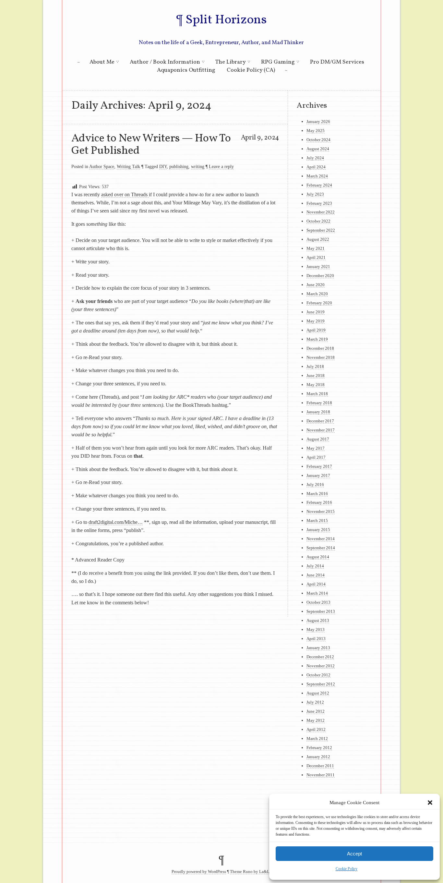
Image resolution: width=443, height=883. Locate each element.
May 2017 (315, 448)
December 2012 (320, 656)
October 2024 (318, 139)
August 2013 (317, 620)
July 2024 (315, 157)
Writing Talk (128, 166)
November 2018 (320, 357)
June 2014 (315, 575)
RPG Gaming (278, 62)
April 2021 (316, 257)
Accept (354, 853)
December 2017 (320, 420)
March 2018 (317, 393)
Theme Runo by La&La (250, 871)
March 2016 (317, 493)
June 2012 (315, 711)
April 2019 (316, 330)
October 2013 (318, 602)
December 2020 (320, 275)
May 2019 (315, 321)
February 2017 (319, 466)
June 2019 (315, 311)
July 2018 (315, 366)
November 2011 (320, 774)
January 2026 (318, 121)
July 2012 (315, 702)
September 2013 (320, 611)
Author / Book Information (165, 62)
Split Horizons (226, 20)
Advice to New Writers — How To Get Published (151, 145)
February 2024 (319, 185)
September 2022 (320, 230)
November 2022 (320, 212)
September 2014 (320, 547)
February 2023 (319, 203)
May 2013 (315, 629)
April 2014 (316, 584)
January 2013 (318, 647)
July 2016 (315, 484)
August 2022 (317, 239)
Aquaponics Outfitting (186, 70)
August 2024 (317, 148)
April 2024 (316, 166)
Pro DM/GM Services (337, 62)
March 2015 (317, 520)
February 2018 (319, 402)
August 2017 (317, 439)
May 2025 (315, 130)
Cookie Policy (346, 868)
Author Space (101, 166)
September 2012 (320, 684)
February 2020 (319, 302)
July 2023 (315, 194)
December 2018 (320, 348)
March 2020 (317, 293)
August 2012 (317, 693)
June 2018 (315, 375)
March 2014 (317, 593)
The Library (230, 62)
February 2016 (319, 502)
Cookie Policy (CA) (251, 70)
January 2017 (318, 475)
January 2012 (318, 756)
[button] (430, 802)
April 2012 (316, 729)
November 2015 (320, 511)
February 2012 (319, 747)
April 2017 (316, 457)
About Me (102, 62)
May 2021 (315, 248)
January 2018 (318, 411)
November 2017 (320, 430)
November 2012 (320, 665)
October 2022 (318, 221)
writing (197, 166)
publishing (178, 166)
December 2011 (320, 765)
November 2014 (320, 538)
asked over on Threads (125, 194)
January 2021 (318, 266)
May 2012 (315, 720)
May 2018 (315, 384)
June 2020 (315, 284)
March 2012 (317, 738)
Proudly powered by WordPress (199, 871)
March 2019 (317, 339)
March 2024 (317, 176)
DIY (163, 166)
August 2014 (317, 556)
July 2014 (315, 565)
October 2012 (318, 674)
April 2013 (316, 638)
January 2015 (318, 529)
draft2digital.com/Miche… (116, 522)
